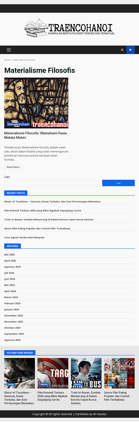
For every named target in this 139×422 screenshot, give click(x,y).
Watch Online (130, 50)
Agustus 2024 (12, 266)
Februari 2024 (12, 303)
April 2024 (10, 291)
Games (11, 384)
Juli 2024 (9, 272)
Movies (44, 384)
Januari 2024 (11, 309)
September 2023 (14, 333)
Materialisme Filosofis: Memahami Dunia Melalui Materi (36, 103)
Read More (13, 167)
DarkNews (82, 414)
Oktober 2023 (12, 327)
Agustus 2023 (12, 340)
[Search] (122, 50)
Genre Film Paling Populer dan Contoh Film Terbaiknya (37, 228)
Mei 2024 (9, 285)
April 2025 (10, 260)
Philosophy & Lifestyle (18, 124)
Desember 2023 (13, 315)
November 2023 (13, 321)
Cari (7, 177)
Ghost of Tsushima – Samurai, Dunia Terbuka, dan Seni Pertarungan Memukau (52, 201)
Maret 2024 (11, 297)
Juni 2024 (9, 279)
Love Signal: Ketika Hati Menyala (24, 237)
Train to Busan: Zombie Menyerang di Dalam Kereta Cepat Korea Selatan (48, 219)
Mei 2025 (9, 254)
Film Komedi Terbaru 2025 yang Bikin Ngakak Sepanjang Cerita (42, 210)
